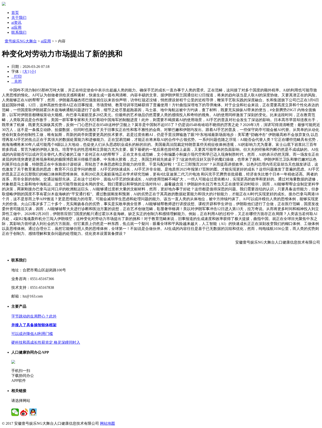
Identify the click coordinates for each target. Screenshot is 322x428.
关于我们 (18, 18)
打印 (16, 76)
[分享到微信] (15, 412)
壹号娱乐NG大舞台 (21, 41)
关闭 (16, 81)
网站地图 (107, 423)
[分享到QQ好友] (33, 412)
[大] (26, 71)
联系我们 (18, 32)
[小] (33, 71)
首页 (15, 13)
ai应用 (16, 27)
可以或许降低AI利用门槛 (32, 334)
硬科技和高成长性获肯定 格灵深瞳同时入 (45, 342)
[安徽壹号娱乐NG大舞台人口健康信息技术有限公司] (4, 4)
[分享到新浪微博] (24, 412)
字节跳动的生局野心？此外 (34, 316)
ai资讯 (16, 22)
